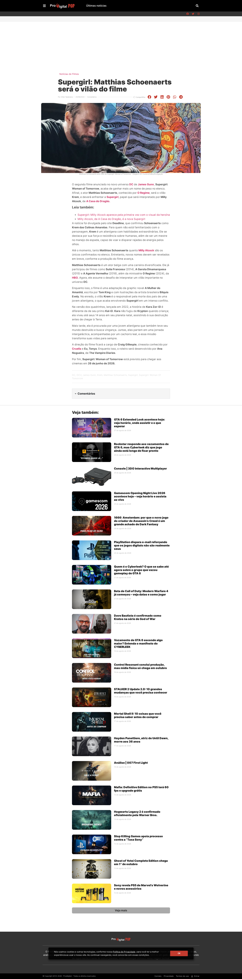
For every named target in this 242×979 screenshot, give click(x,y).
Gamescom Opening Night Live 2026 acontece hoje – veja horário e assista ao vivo (140, 496)
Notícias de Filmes (69, 74)
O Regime (143, 192)
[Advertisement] (121, 42)
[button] (197, 5)
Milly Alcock (146, 250)
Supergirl (112, 197)
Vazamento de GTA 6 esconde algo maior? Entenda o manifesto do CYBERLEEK (138, 643)
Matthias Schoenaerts (115, 375)
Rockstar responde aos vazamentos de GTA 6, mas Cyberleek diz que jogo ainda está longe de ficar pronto (141, 447)
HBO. (75, 277)
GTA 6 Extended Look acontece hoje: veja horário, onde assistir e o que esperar (139, 423)
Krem (100, 375)
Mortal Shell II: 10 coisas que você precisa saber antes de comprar (137, 715)
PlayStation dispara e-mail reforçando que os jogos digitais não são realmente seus (142, 545)
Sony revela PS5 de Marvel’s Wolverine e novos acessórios (141, 887)
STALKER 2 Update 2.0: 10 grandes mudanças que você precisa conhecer (140, 690)
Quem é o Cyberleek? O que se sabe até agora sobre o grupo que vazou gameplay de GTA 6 (141, 570)
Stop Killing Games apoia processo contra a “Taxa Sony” (138, 838)
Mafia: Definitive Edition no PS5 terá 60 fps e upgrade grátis (141, 789)
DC (131, 184)
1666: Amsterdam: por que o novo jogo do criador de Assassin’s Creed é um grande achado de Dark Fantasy (141, 521)
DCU (79, 375)
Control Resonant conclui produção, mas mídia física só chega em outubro (140, 666)
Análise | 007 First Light (131, 762)
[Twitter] (193, 13)
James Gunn (146, 184)
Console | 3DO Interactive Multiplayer (140, 468)
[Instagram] (198, 13)
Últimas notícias (96, 5)
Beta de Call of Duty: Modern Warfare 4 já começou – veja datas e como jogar (141, 592)
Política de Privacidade (124, 951)
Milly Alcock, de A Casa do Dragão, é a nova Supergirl (111, 219)
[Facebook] (187, 13)
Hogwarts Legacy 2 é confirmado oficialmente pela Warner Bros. (137, 813)
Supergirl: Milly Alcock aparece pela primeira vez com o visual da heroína (124, 214)
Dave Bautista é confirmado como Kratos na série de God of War (137, 617)
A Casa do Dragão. (98, 201)
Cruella (76, 348)
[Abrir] (44, 5)
